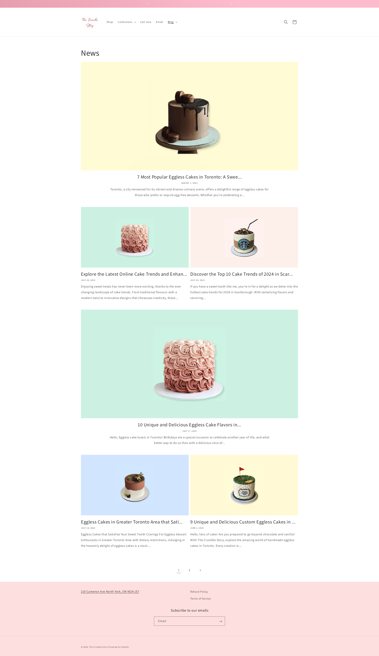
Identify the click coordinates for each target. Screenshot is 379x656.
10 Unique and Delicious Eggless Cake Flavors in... (189, 425)
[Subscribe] (220, 621)
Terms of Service (200, 598)
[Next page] (200, 570)
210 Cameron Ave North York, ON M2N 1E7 (110, 591)
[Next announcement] (231, 4)
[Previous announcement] (147, 4)
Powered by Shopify (119, 647)
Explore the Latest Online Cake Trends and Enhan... (134, 274)
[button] (126, 22)
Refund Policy (199, 591)
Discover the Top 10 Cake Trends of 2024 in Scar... (241, 274)
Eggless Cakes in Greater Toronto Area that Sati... (132, 522)
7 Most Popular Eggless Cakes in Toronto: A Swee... (189, 177)
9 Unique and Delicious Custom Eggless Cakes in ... (243, 522)
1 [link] (179, 570)
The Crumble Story (98, 647)
